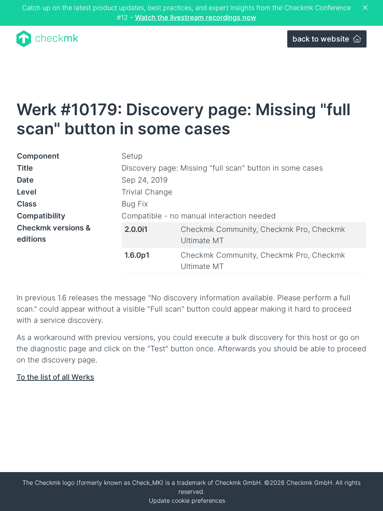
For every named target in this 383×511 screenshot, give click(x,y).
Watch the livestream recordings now (195, 17)
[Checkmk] (47, 38)
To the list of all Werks (55, 377)
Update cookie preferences (187, 500)
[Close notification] (366, 8)
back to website (321, 38)
